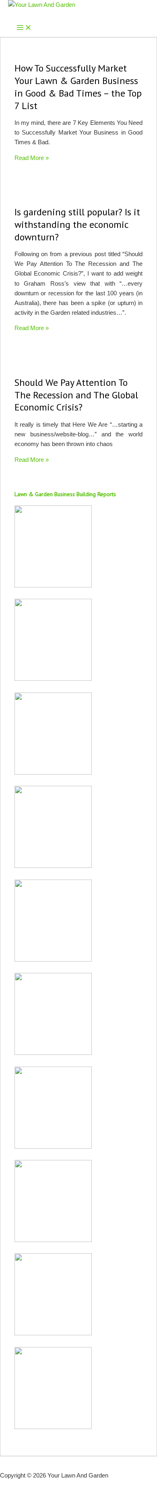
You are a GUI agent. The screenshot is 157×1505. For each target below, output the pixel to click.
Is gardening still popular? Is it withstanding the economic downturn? (77, 224)
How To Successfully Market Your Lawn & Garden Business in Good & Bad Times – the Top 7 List (78, 87)
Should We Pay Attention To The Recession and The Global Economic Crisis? (76, 395)
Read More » (31, 158)
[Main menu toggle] (24, 28)
